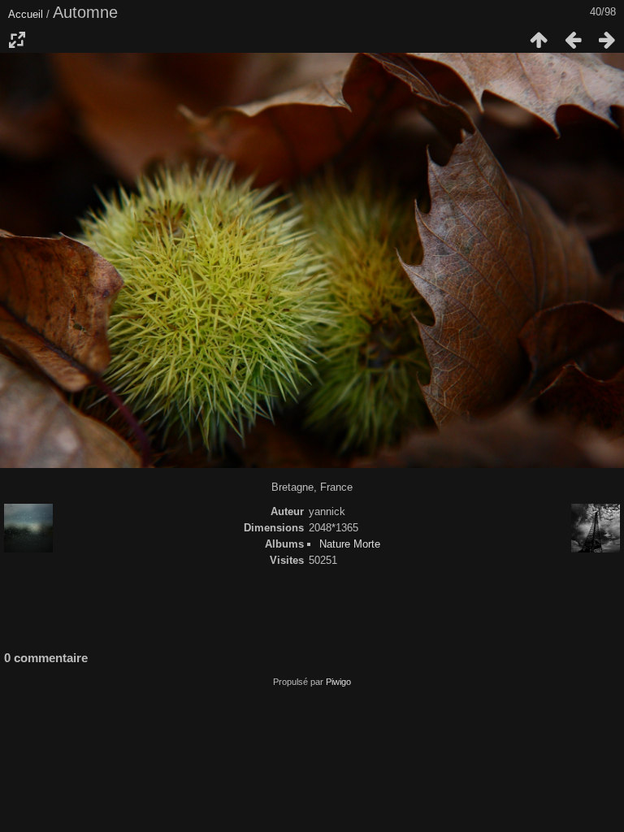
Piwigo (338, 682)
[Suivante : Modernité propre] (607, 39)
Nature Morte (349, 544)
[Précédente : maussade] (573, 39)
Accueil (25, 14)
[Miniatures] (539, 39)
